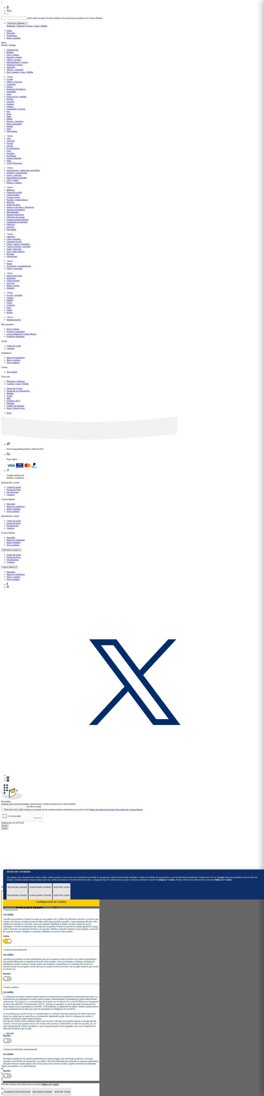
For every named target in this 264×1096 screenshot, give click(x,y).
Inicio (9, 413)
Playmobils (11, 229)
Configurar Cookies (40, 887)
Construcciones (13, 197)
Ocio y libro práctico (15, 251)
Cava (9, 151)
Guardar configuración (17, 1092)
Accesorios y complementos (19, 266)
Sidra (9, 161)
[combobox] (14, 18)
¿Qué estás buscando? (36, 18)
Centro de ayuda (14, 346)
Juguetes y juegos (14, 57)
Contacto (10, 348)
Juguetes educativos (15, 214)
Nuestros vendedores (16, 331)
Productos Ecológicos (16, 89)
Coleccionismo (13, 280)
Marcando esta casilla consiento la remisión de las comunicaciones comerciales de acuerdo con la (73, 809)
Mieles (9, 119)
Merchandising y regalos (17, 62)
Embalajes (11, 278)
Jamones (10, 104)
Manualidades (13, 212)
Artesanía (11, 67)
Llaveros (10, 227)
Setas (9, 129)
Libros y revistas (14, 60)
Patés (9, 116)
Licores (10, 146)
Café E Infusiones (14, 163)
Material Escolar (14, 320)
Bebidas (10, 52)
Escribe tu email (34, 806)
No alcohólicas (13, 148)
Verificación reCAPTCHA (12, 823)
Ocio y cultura (13, 55)
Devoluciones (13, 492)
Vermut (10, 143)
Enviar (4, 826)
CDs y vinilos (13, 180)
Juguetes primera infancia (18, 219)
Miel (9, 398)
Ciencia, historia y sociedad (18, 246)
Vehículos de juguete (16, 217)
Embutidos (11, 91)
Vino (9, 138)
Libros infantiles (14, 239)
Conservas (11, 84)
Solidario (10, 288)
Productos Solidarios (15, 336)
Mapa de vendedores (16, 357)
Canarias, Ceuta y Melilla (36, 26)
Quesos (10, 126)
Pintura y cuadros (14, 183)
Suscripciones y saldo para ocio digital (23, 170)
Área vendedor (13, 362)
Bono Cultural (13, 329)
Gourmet (10, 101)
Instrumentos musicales (17, 178)
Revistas (10, 254)
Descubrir (11, 504)
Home (9, 30)
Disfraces (11, 224)
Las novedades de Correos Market (21, 334)
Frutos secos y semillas (16, 96)
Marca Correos (13, 285)
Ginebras (10, 153)
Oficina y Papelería (15, 69)
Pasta (9, 114)
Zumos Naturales (14, 158)
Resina (10, 312)
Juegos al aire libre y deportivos (20, 207)
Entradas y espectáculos (17, 173)
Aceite (9, 396)
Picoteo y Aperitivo (15, 121)
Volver (10, 77)
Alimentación (12, 50)
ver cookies (8, 914)
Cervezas (11, 141)
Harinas (10, 99)
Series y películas (14, 175)
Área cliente (12, 372)
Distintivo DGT (13, 401)
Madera (10, 300)
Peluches (10, 202)
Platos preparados (14, 124)
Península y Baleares (16, 26)
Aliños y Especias (14, 82)
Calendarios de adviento (17, 222)
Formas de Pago (14, 490)
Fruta (9, 94)
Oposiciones (12, 256)
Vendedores (12, 35)
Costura (10, 298)
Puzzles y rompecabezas (17, 200)
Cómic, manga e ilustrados (18, 244)
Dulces (10, 87)
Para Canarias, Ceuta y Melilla (20, 72)
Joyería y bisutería (14, 295)
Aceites (10, 79)
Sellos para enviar (14, 276)
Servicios (11, 283)
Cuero (9, 302)
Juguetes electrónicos (16, 209)
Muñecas (10, 190)
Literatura (11, 236)
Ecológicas (11, 156)
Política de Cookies (223, 880)
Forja (9, 307)
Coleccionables (13, 195)
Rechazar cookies (17, 887)
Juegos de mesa (13, 205)
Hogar (9, 263)
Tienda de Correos (15, 65)
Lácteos (10, 106)
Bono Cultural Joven (16, 408)
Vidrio (9, 310)
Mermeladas (12, 131)
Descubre (11, 33)
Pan (8, 111)
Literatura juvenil (14, 241)
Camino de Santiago (15, 406)
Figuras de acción (14, 192)
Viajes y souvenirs (14, 268)
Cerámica (11, 305)
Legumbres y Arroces (16, 109)
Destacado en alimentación (18, 391)
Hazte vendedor (13, 38)
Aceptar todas (62, 887)
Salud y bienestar (14, 249)
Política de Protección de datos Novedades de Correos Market (115, 809)
